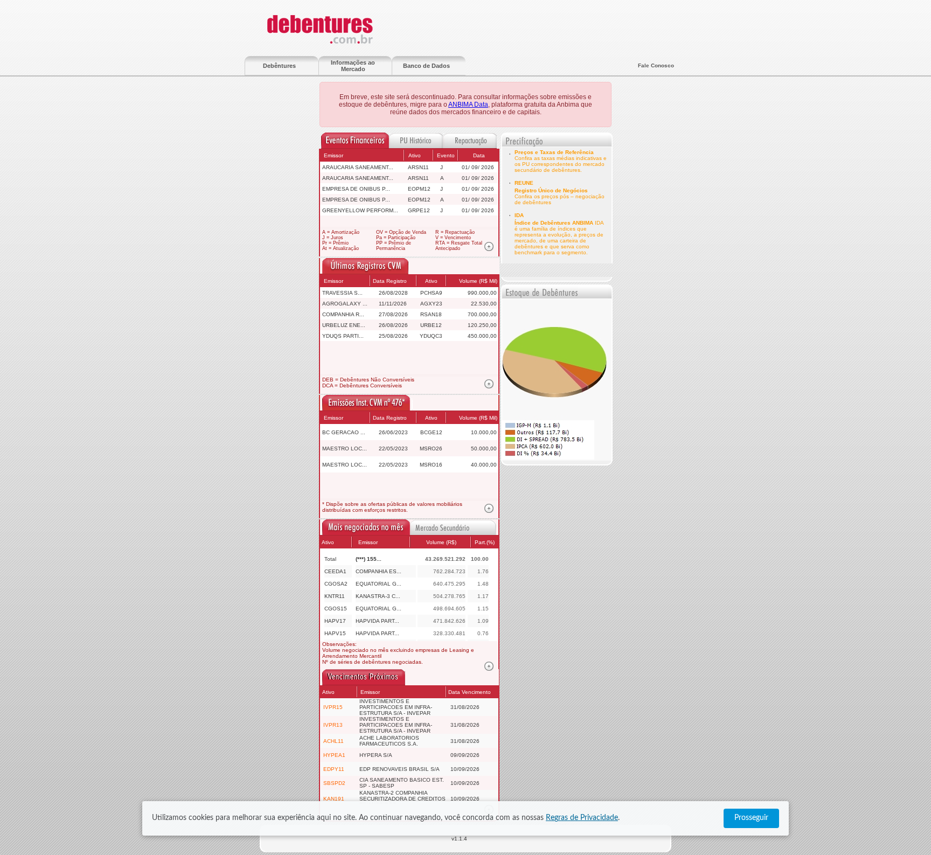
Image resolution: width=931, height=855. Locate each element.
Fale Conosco (656, 65)
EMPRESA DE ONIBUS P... (356, 189)
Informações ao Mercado (353, 65)
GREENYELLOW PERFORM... (360, 210)
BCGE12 (431, 432)
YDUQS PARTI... (343, 336)
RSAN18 (431, 314)
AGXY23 (431, 304)
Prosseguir (751, 818)
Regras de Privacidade (582, 818)
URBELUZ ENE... (343, 325)
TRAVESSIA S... (342, 293)
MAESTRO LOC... (344, 448)
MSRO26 (431, 448)
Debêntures (279, 65)
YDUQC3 (431, 336)
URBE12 (431, 325)
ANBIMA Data (468, 104)
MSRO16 (431, 465)
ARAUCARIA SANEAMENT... (357, 167)
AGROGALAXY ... (344, 304)
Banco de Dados (426, 65)
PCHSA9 (431, 293)
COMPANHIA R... (343, 314)
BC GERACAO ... (343, 432)
